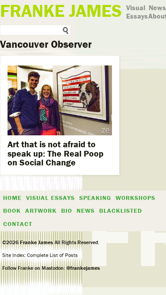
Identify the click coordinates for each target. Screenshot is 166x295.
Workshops (135, 198)
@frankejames (83, 267)
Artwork (41, 211)
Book (12, 211)
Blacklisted (120, 211)
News (157, 7)
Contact (17, 224)
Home (12, 198)
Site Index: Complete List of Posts (40, 255)
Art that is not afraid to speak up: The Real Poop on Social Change (56, 152)
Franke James (36, 242)
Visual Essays (137, 11)
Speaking (95, 198)
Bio (66, 211)
